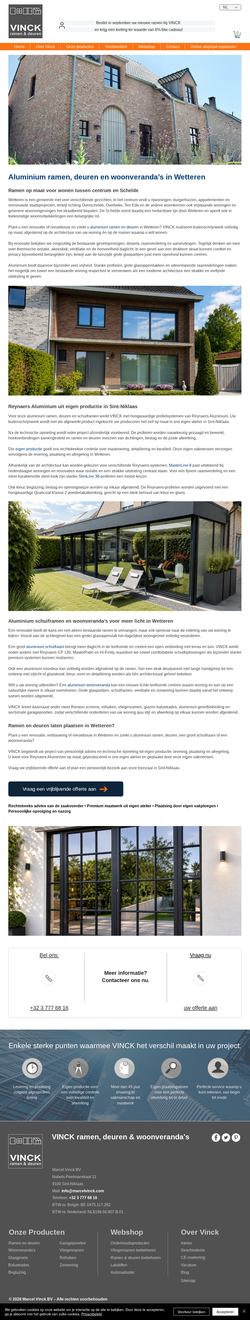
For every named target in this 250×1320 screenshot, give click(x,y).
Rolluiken (68, 1258)
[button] (237, 34)
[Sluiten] (244, 1311)
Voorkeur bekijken (191, 1311)
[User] (62, 25)
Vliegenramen (72, 1250)
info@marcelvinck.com (83, 1191)
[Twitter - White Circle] (226, 1137)
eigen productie (28, 449)
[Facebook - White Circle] (216, 1137)
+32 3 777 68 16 (83, 1198)
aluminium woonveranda (88, 685)
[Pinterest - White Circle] (236, 1137)
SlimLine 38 (89, 476)
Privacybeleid (91, 1313)
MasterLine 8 (180, 465)
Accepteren (225, 1311)
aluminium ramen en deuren (114, 227)
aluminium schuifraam (45, 647)
